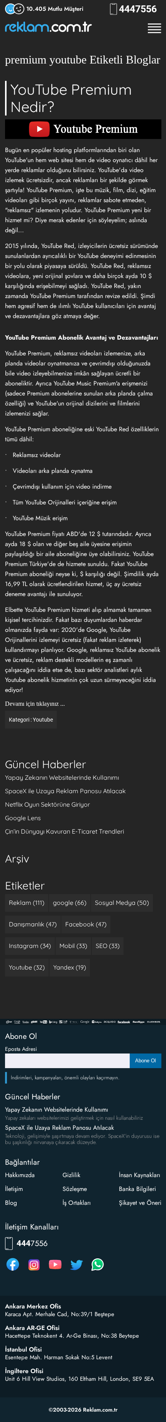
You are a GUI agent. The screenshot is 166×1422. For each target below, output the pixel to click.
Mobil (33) (73, 946)
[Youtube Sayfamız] (55, 1270)
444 (138, 9)
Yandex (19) (69, 967)
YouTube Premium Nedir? (71, 98)
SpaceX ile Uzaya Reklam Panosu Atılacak (65, 791)
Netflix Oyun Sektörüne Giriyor (47, 804)
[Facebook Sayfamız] (12, 1270)
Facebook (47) (86, 924)
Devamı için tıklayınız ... (35, 704)
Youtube (43, 720)
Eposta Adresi (21, 1049)
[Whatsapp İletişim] (97, 1270)
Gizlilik (71, 1175)
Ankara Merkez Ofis (33, 1306)
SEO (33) (108, 946)
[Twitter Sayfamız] (76, 1270)
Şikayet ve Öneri (140, 1202)
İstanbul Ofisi (23, 1350)
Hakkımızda (20, 1175)
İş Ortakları (77, 1202)
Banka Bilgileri (137, 1188)
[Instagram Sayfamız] (34, 1270)
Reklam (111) (26, 902)
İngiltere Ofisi (24, 1371)
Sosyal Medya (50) (122, 902)
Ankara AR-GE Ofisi (32, 1328)
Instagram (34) (30, 946)
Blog (11, 1202)
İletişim (14, 1188)
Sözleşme (75, 1188)
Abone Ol (145, 1061)
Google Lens (23, 818)
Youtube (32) (27, 967)
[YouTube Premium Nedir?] (83, 129)
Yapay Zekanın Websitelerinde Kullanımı (62, 777)
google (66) (69, 902)
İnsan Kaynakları (139, 1175)
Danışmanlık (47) (33, 924)
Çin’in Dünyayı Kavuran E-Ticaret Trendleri (64, 831)
